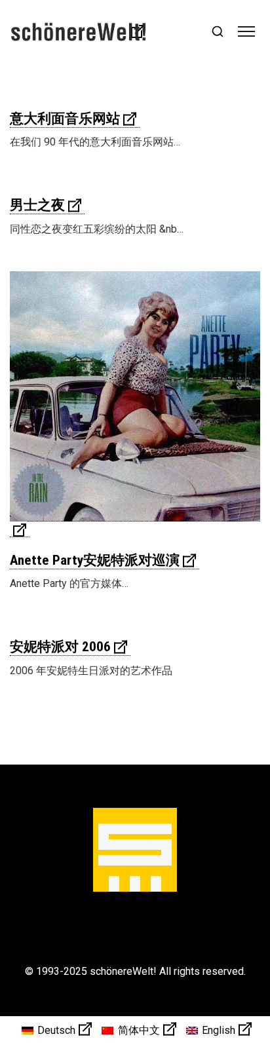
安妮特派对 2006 (60, 647)
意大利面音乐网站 (65, 118)
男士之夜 (37, 205)
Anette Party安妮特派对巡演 (95, 560)
